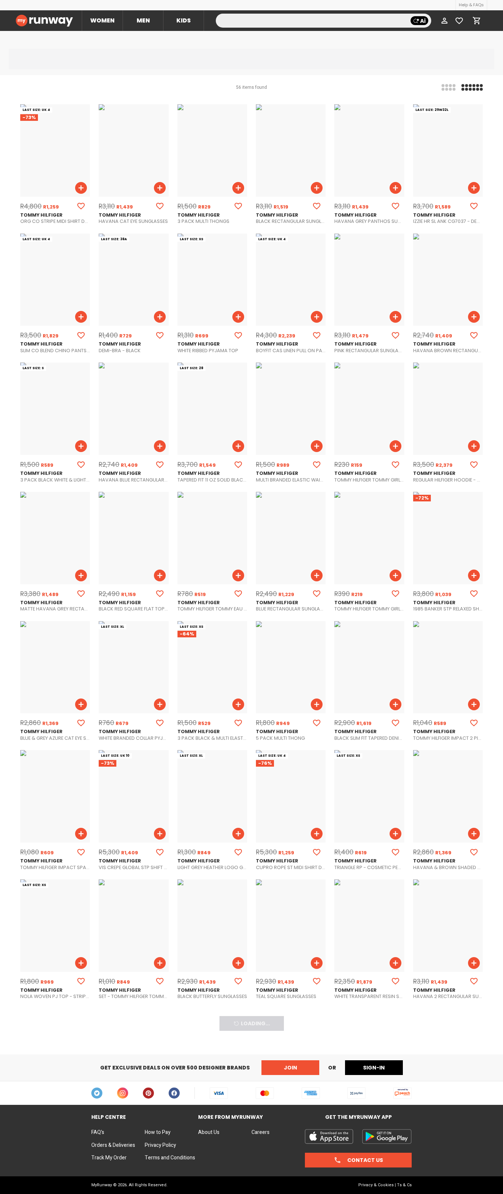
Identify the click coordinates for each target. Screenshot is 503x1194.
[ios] (329, 1136)
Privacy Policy (160, 1145)
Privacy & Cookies (376, 1185)
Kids (183, 20)
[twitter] (96, 1093)
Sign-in (374, 1067)
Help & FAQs (471, 5)
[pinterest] (148, 1093)
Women (102, 20)
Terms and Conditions (170, 1158)
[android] (387, 1136)
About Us (208, 1132)
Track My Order (109, 1158)
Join (290, 1067)
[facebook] (174, 1093)
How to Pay (157, 1132)
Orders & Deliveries (113, 1145)
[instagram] (122, 1093)
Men (143, 20)
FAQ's (97, 1132)
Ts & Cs (404, 1185)
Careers (261, 1132)
